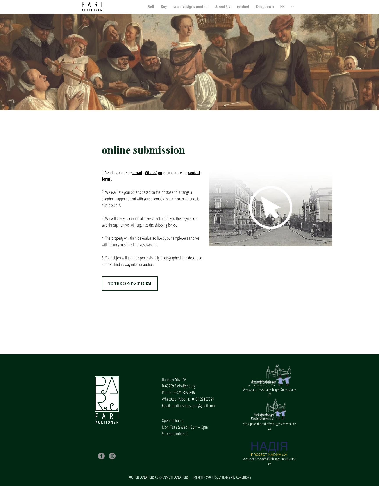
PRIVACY (208, 477)
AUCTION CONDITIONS (141, 477)
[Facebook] (101, 456)
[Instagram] (112, 456)
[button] (264, 6)
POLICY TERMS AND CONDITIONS (232, 477)
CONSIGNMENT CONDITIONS (171, 477)
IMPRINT (198, 477)
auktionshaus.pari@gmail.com (193, 406)
